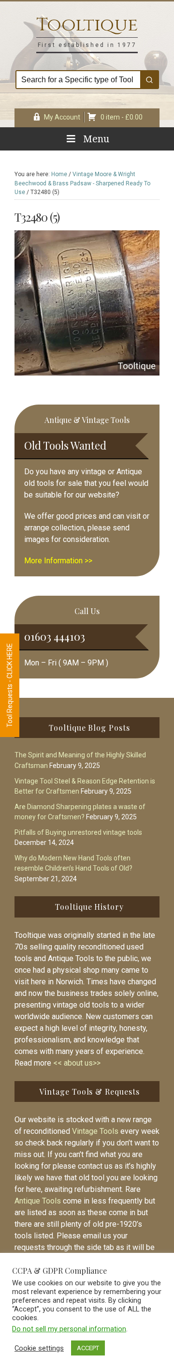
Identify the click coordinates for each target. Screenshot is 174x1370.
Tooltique (87, 25)
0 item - (122, 117)
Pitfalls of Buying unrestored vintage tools (78, 832)
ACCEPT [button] (88, 1348)
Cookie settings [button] (39, 1348)
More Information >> (58, 560)
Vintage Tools (95, 1131)
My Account (62, 117)
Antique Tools (37, 1200)
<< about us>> (77, 1063)
